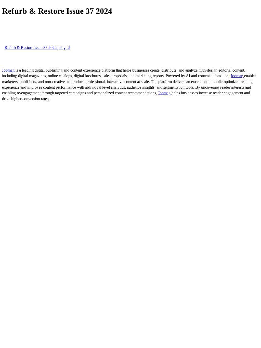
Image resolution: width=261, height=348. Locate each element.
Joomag (9, 70)
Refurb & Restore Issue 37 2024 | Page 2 (37, 47)
